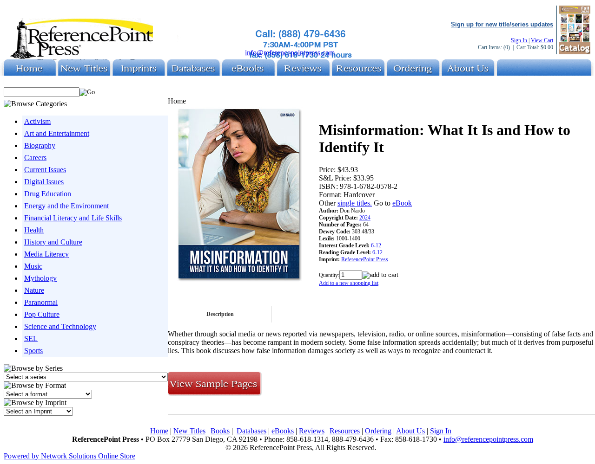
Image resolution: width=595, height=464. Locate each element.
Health (34, 230)
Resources (345, 431)
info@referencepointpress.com (290, 53)
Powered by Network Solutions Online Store (69, 456)
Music (33, 266)
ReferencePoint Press (364, 259)
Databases (251, 431)
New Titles (189, 431)
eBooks (282, 431)
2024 (364, 217)
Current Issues (45, 170)
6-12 (376, 245)
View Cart (542, 40)
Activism (37, 121)
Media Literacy (46, 254)
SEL (31, 338)
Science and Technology (60, 326)
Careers (35, 157)
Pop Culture (42, 314)
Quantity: (329, 275)
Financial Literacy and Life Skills (73, 218)
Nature (34, 290)
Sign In (520, 40)
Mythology (40, 278)
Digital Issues (44, 182)
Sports (33, 350)
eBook (402, 203)
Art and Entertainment (56, 133)
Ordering (378, 431)
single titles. (354, 203)
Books (220, 431)
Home (159, 431)
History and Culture (53, 242)
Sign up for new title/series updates (502, 24)
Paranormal (41, 302)
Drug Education (47, 194)
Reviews (311, 431)
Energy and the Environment (66, 206)
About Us (410, 431)
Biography (39, 145)
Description (220, 314)
